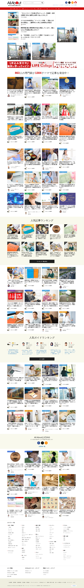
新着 (14, 8)
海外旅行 (23, 550)
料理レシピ (38, 538)
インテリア (10, 534)
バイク (23, 559)
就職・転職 (52, 543)
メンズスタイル (51, 8)
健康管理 (37, 527)
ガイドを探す (42, 359)
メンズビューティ (66, 547)
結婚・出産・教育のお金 (26, 537)
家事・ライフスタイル (40, 536)
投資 (22, 529)
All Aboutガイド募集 (10, 572)
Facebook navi (45, 572)
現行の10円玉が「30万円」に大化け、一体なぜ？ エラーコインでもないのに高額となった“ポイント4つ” (27, 352)
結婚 (64, 539)
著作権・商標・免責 (50, 582)
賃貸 (9, 536)
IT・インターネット (66, 532)
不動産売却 (10, 543)
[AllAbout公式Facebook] (66, 2)
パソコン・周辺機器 (67, 527)
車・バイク (72, 8)
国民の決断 (9, 576)
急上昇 (11, 8)
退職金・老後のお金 (25, 539)
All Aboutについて (43, 582)
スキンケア (52, 529)
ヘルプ (74, 582)
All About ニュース (28, 570)
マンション (10, 529)
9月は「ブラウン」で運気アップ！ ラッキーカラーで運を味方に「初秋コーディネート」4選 (70, 351)
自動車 (23, 557)
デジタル (31, 8)
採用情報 (14, 582)
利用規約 (28, 582)
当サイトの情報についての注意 (60, 582)
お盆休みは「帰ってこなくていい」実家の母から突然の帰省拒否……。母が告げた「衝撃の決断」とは (56, 351)
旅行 (56, 8)
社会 (50, 550)
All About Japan (28, 572)
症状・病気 (38, 529)
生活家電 (37, 541)
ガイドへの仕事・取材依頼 (12, 574)
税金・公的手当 (24, 541)
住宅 (17, 8)
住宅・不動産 (11, 525)
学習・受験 (52, 552)
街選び (9, 538)
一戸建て (9, 527)
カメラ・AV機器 (66, 529)
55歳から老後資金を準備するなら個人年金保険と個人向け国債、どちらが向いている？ (41, 352)
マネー (20, 8)
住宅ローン (24, 532)
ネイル (51, 534)
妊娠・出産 (38, 545)
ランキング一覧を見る (42, 261)
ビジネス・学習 (45, 8)
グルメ (68, 8)
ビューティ (27, 8)
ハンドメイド (38, 543)
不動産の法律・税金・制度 (13, 545)
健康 (23, 8)
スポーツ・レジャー (67, 557)
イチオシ (44, 574)
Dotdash (74, 585)
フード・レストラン (39, 554)
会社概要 (10, 582)
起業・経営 (52, 549)
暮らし (35, 8)
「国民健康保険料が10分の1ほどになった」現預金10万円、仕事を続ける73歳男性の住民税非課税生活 (13, 351)
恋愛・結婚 (39, 8)
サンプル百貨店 (46, 570)
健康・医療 (38, 525)
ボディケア (52, 532)
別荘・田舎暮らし (11, 540)
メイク (51, 527)
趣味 (59, 8)
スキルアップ (52, 545)
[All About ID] (75, 2)
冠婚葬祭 (37, 539)
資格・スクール (52, 547)
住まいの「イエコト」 (12, 547)
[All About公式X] (69, 2)
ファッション (63, 8)
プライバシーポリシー (34, 582)
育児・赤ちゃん (38, 547)
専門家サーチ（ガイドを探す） (12, 570)
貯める (23, 527)
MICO (51, 538)
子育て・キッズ (38, 549)
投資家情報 (19, 582)
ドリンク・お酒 (38, 558)
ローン (23, 543)
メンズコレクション (67, 545)
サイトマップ (69, 582)
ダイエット (52, 536)
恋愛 (64, 538)
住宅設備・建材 (11, 532)
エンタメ (65, 552)
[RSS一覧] (72, 2)
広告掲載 (23, 582)
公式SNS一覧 (42, 446)
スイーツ (37, 556)
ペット (64, 559)
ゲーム (64, 554)
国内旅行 (23, 552)
